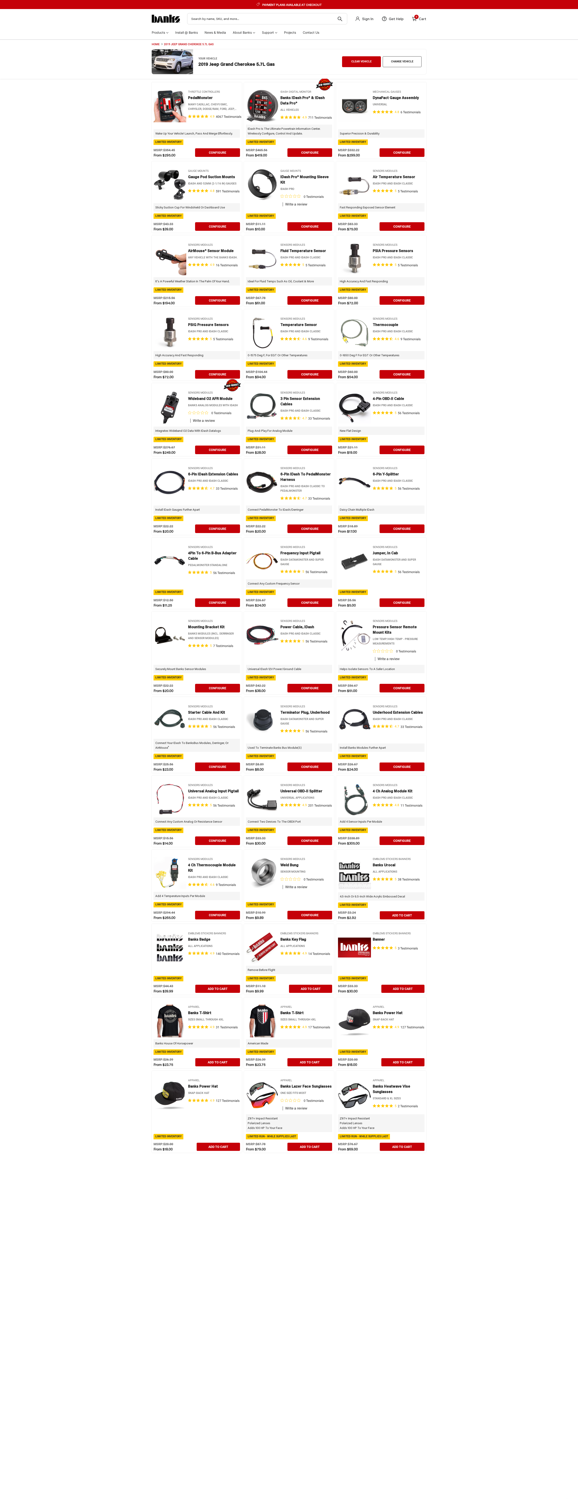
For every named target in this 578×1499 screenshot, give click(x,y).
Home (156, 44)
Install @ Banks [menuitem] (186, 32)
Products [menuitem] (158, 32)
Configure (217, 152)
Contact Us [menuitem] (311, 32)
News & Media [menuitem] (215, 32)
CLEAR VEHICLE (361, 61)
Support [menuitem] (268, 32)
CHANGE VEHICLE (402, 61)
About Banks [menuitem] (242, 32)
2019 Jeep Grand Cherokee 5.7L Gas (189, 44)
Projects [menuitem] (290, 32)
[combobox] (267, 18)
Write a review (296, 204)
